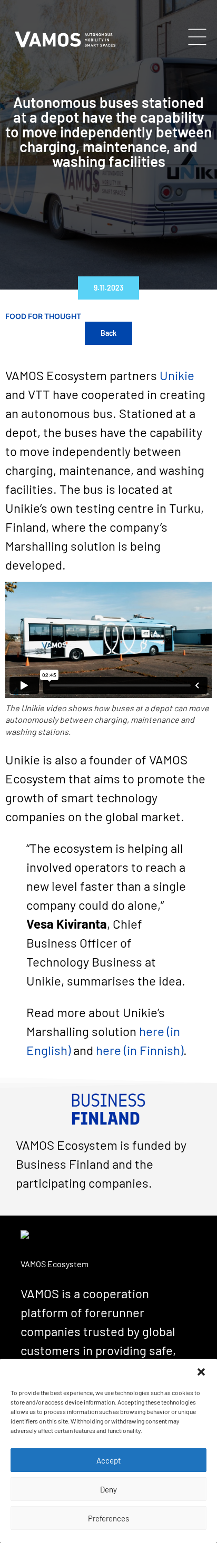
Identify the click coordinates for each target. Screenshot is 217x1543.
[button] (201, 1372)
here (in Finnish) (139, 1050)
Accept (108, 1460)
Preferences (108, 1518)
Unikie (177, 375)
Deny (108, 1489)
